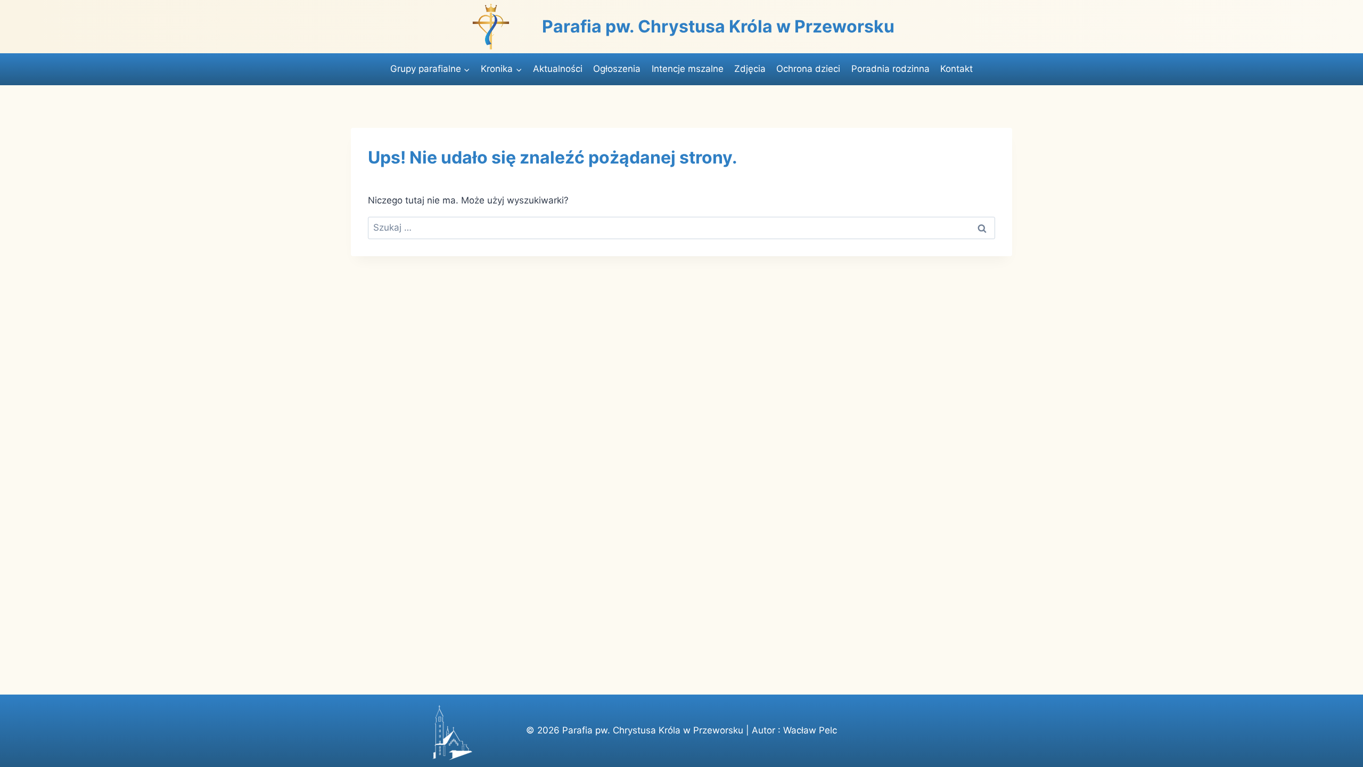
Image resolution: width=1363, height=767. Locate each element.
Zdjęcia (750, 68)
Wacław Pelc (810, 730)
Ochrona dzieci (808, 68)
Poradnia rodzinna (890, 68)
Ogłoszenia (617, 68)
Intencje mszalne (688, 68)
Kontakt (956, 68)
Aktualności (557, 68)
